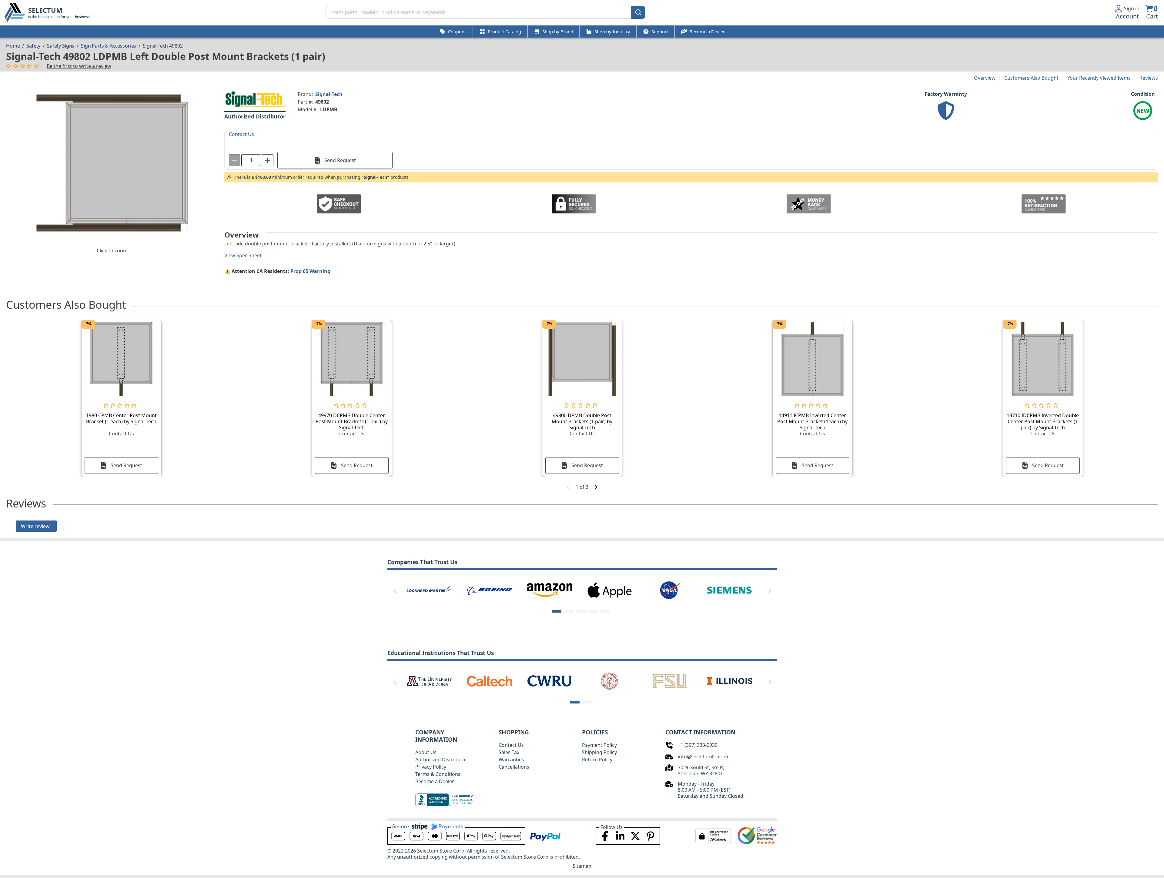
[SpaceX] (429, 589)
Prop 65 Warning (310, 271)
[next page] (595, 486)
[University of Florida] (669, 680)
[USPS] (669, 589)
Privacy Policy (430, 766)
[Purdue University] (489, 680)
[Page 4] (593, 611)
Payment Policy (599, 745)
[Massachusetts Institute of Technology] (429, 680)
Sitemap (582, 866)
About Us (425, 752)
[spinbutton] (251, 160)
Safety (33, 45)
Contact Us (511, 745)
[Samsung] (729, 589)
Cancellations (514, 766)
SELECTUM (45, 10)
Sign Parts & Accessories (108, 45)
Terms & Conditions (437, 774)
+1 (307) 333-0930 (697, 745)
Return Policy (597, 759)
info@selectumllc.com (703, 756)
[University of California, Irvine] (609, 680)
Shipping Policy (599, 752)
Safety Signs (60, 45)
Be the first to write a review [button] (79, 66)
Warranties (511, 759)
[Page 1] (556, 611)
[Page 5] (605, 611)
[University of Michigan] (729, 680)
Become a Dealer (434, 781)
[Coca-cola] (489, 589)
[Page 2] (569, 611)
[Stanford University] (549, 680)
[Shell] (549, 589)
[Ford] (609, 589)
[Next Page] (769, 591)
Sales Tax (509, 752)
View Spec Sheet (243, 255)
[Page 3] (581, 611)
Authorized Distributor (441, 759)
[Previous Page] (395, 591)
